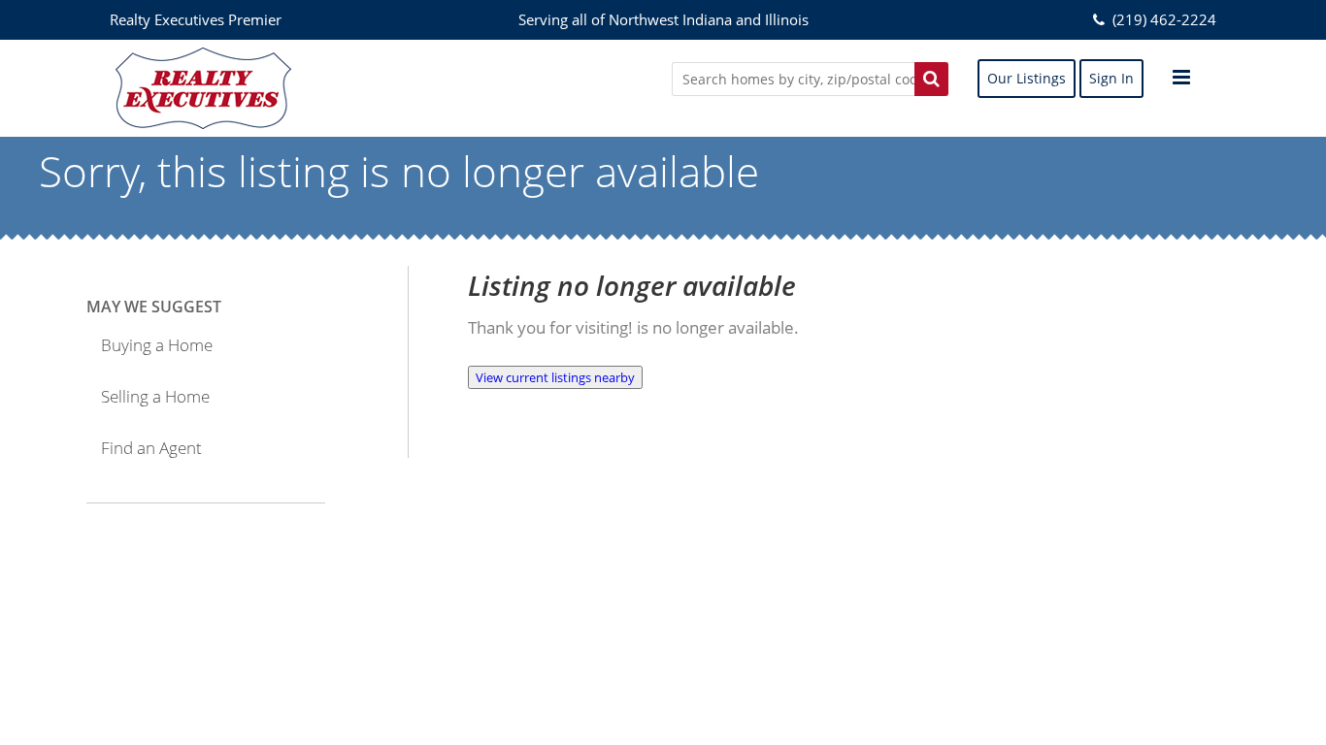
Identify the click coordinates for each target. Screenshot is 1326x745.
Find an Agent (151, 448)
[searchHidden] (931, 78)
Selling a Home (155, 396)
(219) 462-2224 (1162, 19)
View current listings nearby (555, 377)
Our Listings (1026, 78)
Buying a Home (157, 345)
